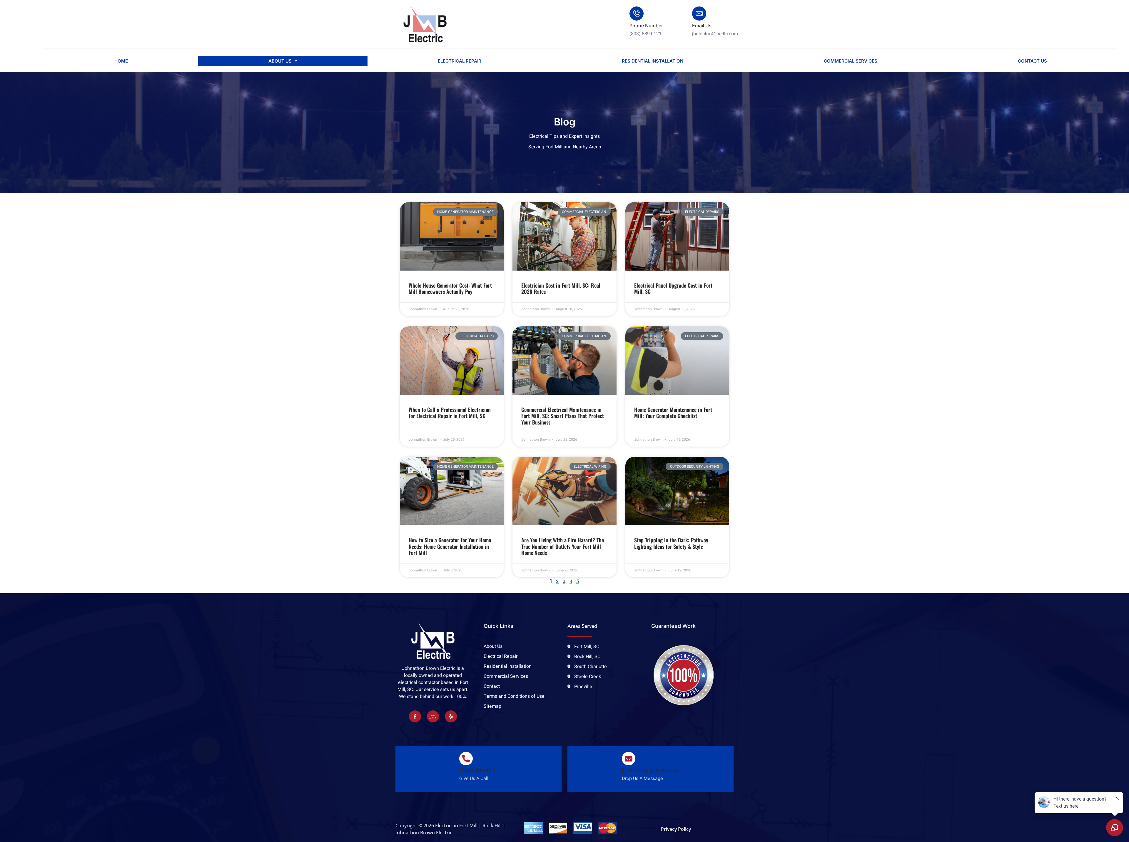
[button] (283, 61)
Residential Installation (652, 61)
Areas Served (582, 626)
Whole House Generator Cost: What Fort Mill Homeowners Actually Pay (450, 288)
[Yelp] (451, 716)
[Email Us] (699, 13)
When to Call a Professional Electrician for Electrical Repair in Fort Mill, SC (450, 413)
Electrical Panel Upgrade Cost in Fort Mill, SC (673, 288)
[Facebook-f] (415, 716)
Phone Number (646, 25)
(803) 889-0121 (478, 770)
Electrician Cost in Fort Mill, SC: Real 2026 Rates (560, 288)
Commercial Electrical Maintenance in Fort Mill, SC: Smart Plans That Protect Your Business (562, 416)
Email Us (702, 25)
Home (121, 61)
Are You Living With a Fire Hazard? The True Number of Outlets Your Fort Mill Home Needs (562, 546)
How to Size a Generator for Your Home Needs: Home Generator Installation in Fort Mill (450, 546)
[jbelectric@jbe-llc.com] (628, 758)
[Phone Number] (636, 13)
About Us (280, 61)
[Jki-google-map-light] (433, 716)
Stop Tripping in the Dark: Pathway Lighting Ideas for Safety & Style (671, 543)
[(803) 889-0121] (466, 758)
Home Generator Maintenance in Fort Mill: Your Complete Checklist (673, 413)
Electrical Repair (459, 61)
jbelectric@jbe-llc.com (650, 770)
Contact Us (1032, 61)
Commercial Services (850, 61)
